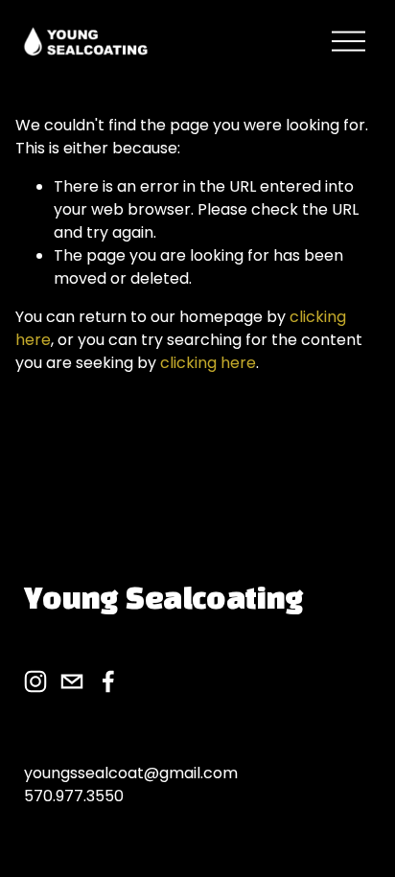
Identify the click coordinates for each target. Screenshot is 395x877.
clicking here (208, 363)
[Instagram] (35, 681)
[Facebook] (108, 681)
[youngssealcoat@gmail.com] (71, 681)
